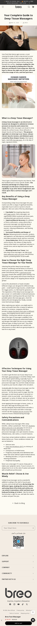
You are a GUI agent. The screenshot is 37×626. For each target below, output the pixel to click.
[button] (3, 7)
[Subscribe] (33, 528)
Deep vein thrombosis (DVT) (15, 446)
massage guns (17, 140)
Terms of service (14, 613)
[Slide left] (1, 620)
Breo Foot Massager (13, 617)
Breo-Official (11, 610)
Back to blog (20, 503)
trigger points (11, 214)
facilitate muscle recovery (21, 411)
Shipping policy (25, 613)
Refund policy (30, 610)
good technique (14, 377)
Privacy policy (20, 610)
